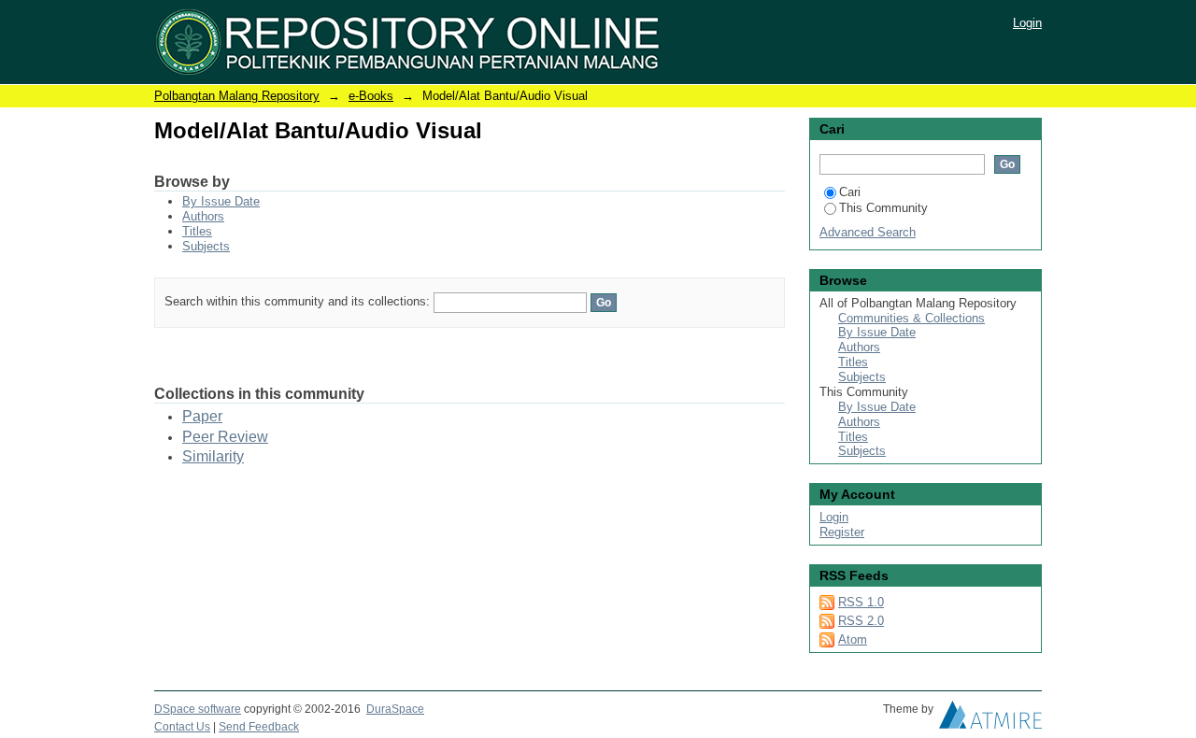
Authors (203, 216)
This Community (883, 208)
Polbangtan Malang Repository (237, 96)
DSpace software (197, 709)
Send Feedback (259, 726)
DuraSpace (395, 709)
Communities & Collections (911, 318)
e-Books (371, 96)
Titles (197, 231)
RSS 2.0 (861, 621)
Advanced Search (867, 232)
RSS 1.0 (861, 602)
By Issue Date (221, 201)
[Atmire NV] (990, 719)
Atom (852, 639)
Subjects (206, 246)
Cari (850, 192)
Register (841, 532)
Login (1027, 23)
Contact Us (182, 726)
